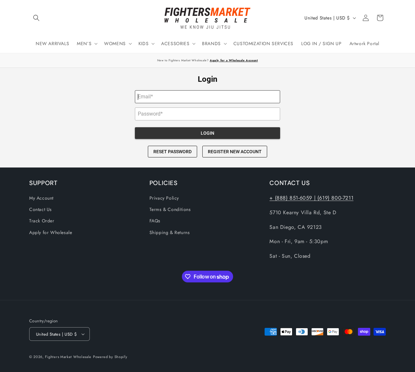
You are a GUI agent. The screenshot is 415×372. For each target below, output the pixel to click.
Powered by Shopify (110, 356)
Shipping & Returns (169, 232)
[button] (36, 18)
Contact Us (40, 209)
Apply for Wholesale (50, 232)
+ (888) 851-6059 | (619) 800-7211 (311, 198)
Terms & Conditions (170, 209)
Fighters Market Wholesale (68, 356)
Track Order (41, 220)
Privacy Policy (164, 198)
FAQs (154, 220)
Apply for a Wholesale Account (234, 60)
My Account (41, 198)
